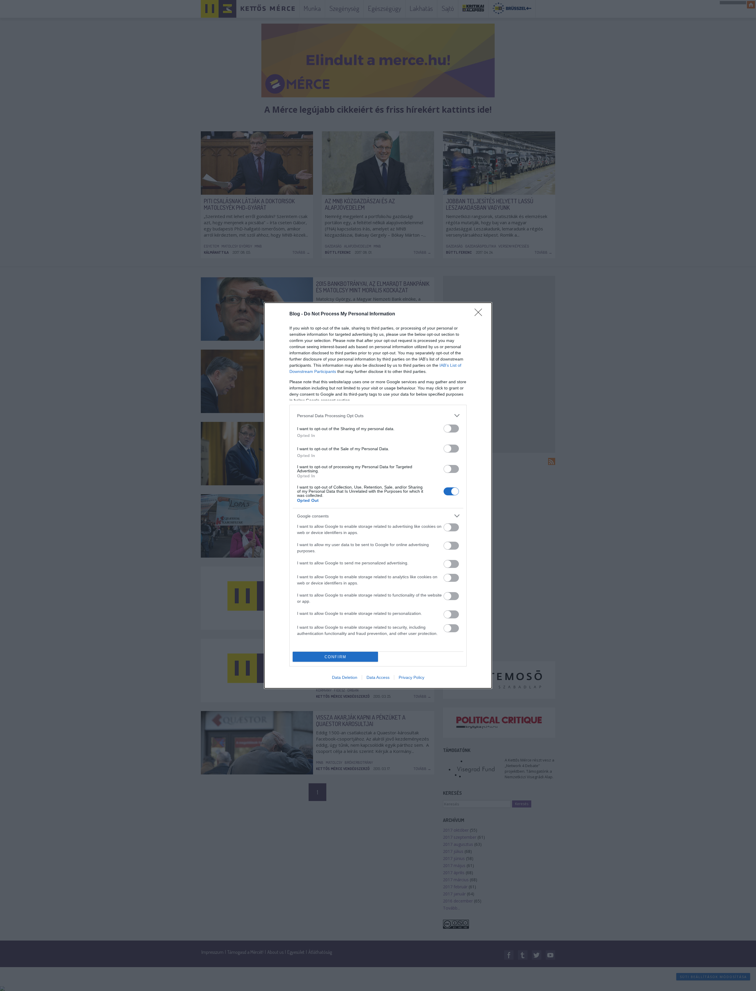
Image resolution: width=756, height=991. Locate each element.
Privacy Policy (411, 677)
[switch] (451, 429)
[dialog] (378, 495)
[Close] (480, 314)
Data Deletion (344, 677)
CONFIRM (335, 657)
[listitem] (378, 415)
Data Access (378, 677)
